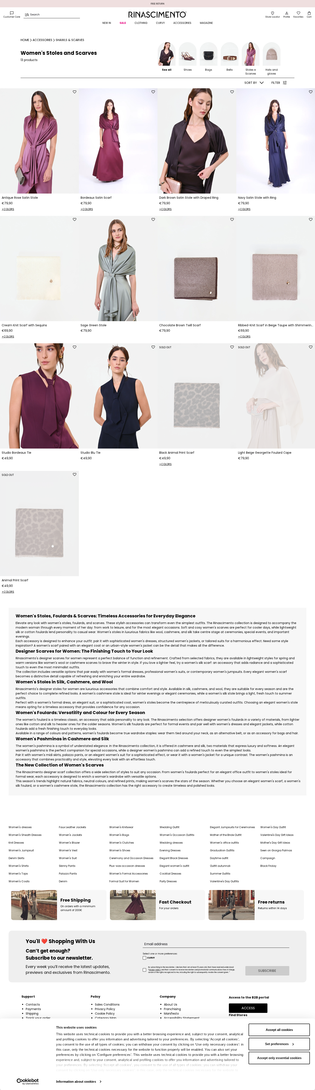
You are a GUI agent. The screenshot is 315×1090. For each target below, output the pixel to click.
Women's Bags (119, 835)
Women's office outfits (224, 842)
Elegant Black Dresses (174, 858)
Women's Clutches (121, 842)
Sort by (250, 83)
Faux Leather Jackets (72, 827)
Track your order (38, 1018)
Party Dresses (168, 881)
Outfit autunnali (220, 866)
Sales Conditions (107, 1004)
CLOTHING (141, 23)
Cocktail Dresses (170, 873)
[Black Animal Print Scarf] (197, 396)
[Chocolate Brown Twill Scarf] (197, 268)
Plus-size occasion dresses (127, 866)
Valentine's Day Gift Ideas (277, 835)
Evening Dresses (170, 850)
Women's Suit (68, 858)
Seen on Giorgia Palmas (276, 850)
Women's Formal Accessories (128, 873)
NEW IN (106, 23)
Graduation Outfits (222, 850)
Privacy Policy (105, 1009)
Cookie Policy (105, 1013)
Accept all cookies (279, 1030)
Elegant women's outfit (174, 866)
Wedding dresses (171, 842)
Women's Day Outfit (273, 827)
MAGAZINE (206, 23)
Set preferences (277, 1044)
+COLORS (8, 209)
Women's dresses (20, 827)
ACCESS (248, 1008)
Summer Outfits (220, 873)
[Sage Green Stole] (118, 268)
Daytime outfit (219, 858)
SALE (123, 23)
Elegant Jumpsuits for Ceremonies (232, 827)
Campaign (267, 858)
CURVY (160, 23)
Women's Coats (19, 881)
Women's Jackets (70, 835)
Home (25, 40)
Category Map (105, 1018)
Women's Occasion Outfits (177, 835)
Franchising (172, 1009)
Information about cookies (76, 1081)
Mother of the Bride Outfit (226, 835)
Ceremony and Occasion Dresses (131, 858)
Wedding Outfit (169, 827)
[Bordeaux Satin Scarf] (118, 141)
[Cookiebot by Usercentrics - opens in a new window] (27, 1081)
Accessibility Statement (182, 1018)
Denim (63, 881)
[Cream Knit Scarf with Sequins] (39, 268)
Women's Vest (68, 850)
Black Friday (268, 866)
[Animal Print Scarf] (39, 523)
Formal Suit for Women (124, 881)
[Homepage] (157, 15)
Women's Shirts (19, 866)
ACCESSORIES (182, 23)
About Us (170, 1004)
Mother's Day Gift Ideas (275, 842)
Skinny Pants (67, 866)
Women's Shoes (119, 850)
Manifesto (171, 1013)
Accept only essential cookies (279, 1058)
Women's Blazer (69, 842)
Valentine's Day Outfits (224, 881)
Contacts (33, 1004)
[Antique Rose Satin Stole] (39, 141)
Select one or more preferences (160, 953)
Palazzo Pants (68, 873)
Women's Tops (18, 873)
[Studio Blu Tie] (118, 396)
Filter (276, 83)
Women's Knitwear (121, 827)
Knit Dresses (16, 842)
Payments (33, 1009)
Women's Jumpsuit (21, 850)
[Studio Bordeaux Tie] (39, 396)
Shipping (32, 1013)
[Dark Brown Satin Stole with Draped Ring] (197, 141)
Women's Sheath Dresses (25, 835)
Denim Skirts (16, 858)
